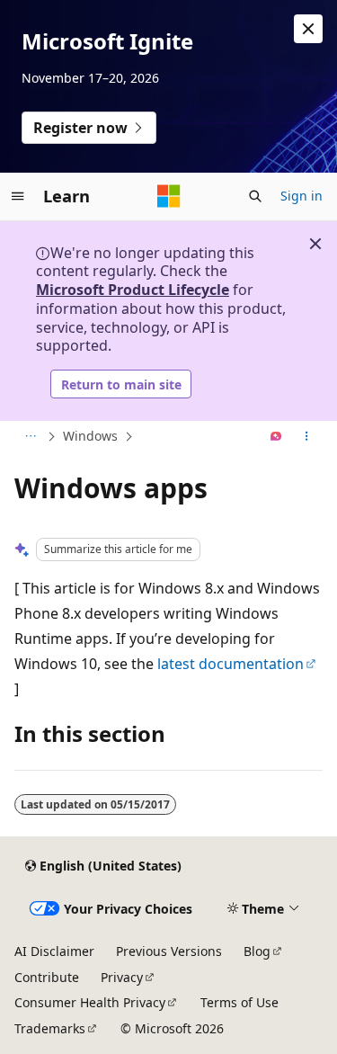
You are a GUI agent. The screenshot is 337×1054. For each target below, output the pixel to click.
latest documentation (230, 664)
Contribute (46, 977)
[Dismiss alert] (308, 28)
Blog (257, 951)
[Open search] (255, 196)
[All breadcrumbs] (30, 437)
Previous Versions (169, 951)
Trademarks (49, 1028)
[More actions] (307, 437)
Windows (90, 435)
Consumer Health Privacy (89, 1002)
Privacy (122, 977)
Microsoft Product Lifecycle (132, 289)
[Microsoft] (169, 196)
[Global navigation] (18, 196)
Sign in (301, 195)
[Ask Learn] (276, 437)
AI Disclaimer (54, 951)
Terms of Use (239, 1002)
